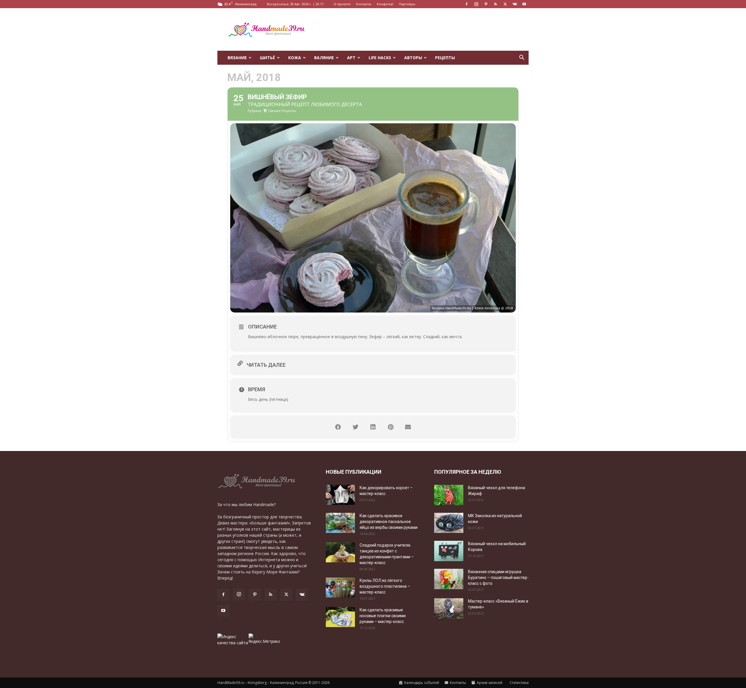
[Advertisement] (422, 29)
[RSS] (495, 4)
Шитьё (267, 57)
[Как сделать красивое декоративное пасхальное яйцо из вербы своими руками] (340, 523)
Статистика (519, 682)
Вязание (237, 57)
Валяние (324, 57)
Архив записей (489, 682)
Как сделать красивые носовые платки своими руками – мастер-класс (383, 616)
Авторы (413, 57)
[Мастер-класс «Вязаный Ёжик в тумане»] (448, 608)
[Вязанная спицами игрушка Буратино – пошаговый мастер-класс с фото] (448, 579)
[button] (522, 58)
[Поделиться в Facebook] (338, 427)
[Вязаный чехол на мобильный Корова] (448, 551)
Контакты (363, 4)
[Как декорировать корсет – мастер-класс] (340, 495)
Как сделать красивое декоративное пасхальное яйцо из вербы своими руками (389, 521)
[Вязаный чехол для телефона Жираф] (448, 495)
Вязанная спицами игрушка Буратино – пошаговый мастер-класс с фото (498, 577)
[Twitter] (505, 4)
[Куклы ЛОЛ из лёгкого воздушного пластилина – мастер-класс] (340, 588)
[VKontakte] (514, 4)
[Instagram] (476, 4)
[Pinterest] (485, 4)
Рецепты (445, 57)
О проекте (342, 4)
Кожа (294, 57)
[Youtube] (524, 4)
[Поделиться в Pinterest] (390, 427)
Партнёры (407, 4)
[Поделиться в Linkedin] (373, 427)
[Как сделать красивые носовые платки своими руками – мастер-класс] (340, 617)
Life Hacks (380, 57)
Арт (351, 57)
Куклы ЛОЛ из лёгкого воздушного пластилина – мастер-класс (385, 586)
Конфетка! (385, 4)
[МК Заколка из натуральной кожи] (448, 523)
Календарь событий (421, 682)
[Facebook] (466, 4)
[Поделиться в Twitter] (355, 427)
